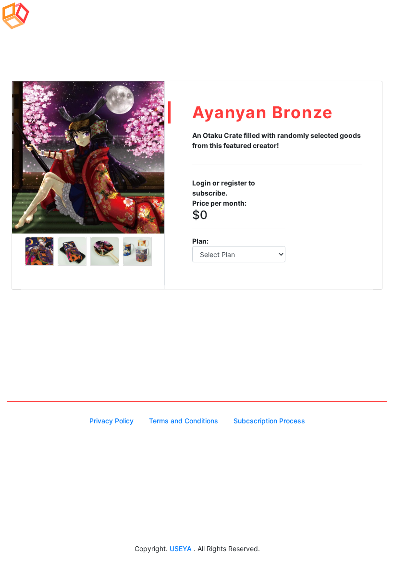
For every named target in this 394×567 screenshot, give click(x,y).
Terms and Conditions (183, 421)
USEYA (182, 548)
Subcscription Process (269, 421)
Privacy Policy (111, 421)
